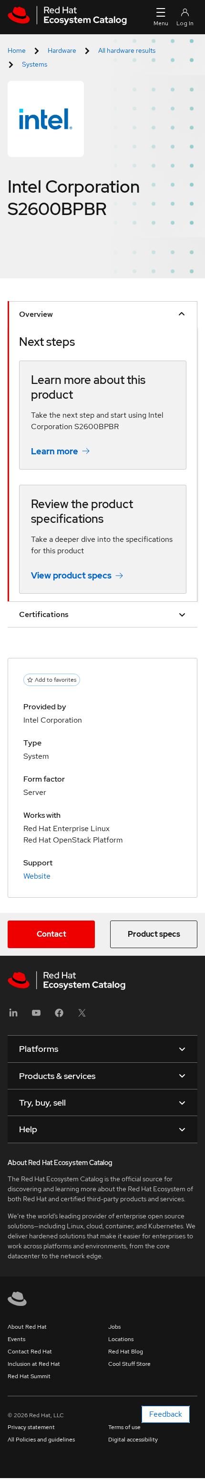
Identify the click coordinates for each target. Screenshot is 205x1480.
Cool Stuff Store (129, 1364)
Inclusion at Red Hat (34, 1364)
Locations (120, 1339)
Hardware (62, 50)
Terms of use (124, 1427)
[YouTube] (36, 1016)
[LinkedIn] (13, 1016)
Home (17, 50)
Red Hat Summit (29, 1376)
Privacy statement (31, 1427)
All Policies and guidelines (41, 1439)
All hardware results (126, 50)
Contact (51, 934)
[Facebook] (59, 1016)
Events (16, 1339)
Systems (34, 64)
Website (37, 876)
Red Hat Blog (125, 1351)
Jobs (114, 1327)
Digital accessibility (133, 1439)
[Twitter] (82, 1016)
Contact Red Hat (30, 1351)
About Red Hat (27, 1327)
